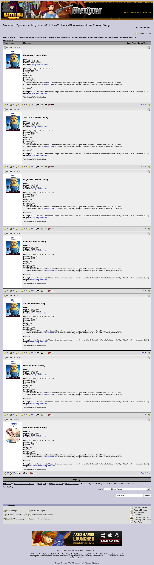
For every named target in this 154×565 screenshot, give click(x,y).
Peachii (14, 424)
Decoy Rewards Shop (39, 65)
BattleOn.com (82, 554)
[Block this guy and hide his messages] (51, 104)
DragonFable (50, 554)
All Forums (7, 37)
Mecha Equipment (72, 37)
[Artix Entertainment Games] (24, 37)
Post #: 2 (144, 166)
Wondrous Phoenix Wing (38, 466)
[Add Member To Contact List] (43, 104)
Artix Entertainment (115, 554)
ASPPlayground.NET (76, 563)
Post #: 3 (144, 228)
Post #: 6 (144, 415)
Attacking (43, 93)
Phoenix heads (49, 84)
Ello (12, 52)
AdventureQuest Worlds (97, 554)
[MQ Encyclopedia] (56, 37)
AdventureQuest (38, 554)
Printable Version (145, 33)
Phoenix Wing (34, 93)
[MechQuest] (41, 37)
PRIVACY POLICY (77, 557)
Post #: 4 (144, 291)
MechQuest (61, 554)
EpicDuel (71, 554)
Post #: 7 (144, 473)
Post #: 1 (144, 104)
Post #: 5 (144, 353)
